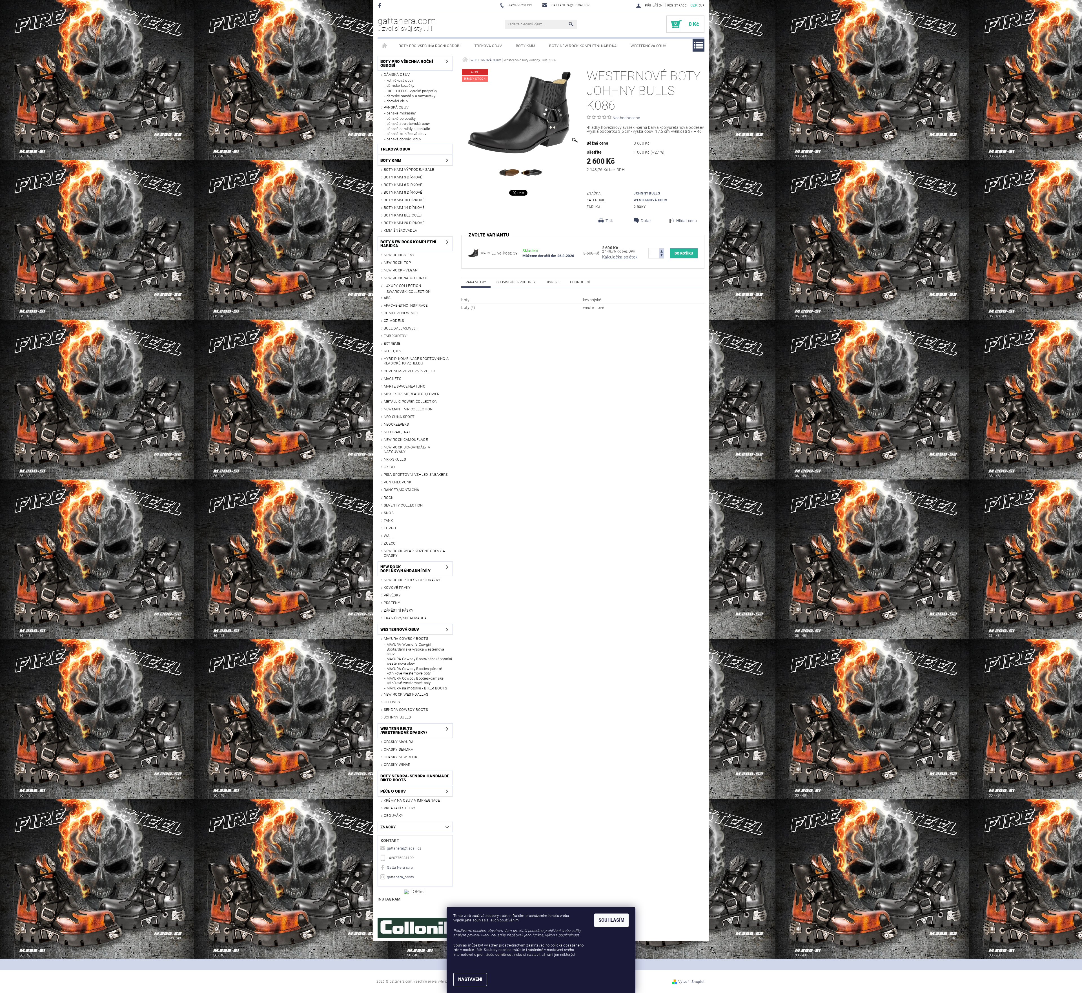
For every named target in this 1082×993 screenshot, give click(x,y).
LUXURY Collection (402, 286)
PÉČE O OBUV (393, 791)
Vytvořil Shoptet (691, 981)
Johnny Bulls (397, 717)
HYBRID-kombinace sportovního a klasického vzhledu (416, 361)
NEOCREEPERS (396, 424)
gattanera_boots (400, 877)
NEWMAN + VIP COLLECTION (408, 409)
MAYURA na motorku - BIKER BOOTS (417, 688)
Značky (388, 827)
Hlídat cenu (686, 220)
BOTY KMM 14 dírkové (404, 207)
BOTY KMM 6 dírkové (403, 185)
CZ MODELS (394, 321)
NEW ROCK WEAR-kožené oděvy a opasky (414, 553)
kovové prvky (397, 587)
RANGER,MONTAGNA (401, 490)
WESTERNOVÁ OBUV (648, 46)
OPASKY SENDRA (398, 749)
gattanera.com (407, 24)
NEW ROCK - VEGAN (401, 270)
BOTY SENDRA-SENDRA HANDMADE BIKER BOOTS (414, 778)
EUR (701, 5)
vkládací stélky (400, 808)
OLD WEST (393, 702)
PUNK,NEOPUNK (398, 482)
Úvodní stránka (385, 46)
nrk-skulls (395, 459)
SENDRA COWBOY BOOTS (406, 709)
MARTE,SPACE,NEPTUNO (404, 386)
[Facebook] (380, 5)
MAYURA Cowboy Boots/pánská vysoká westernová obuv (419, 661)
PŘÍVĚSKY (392, 595)
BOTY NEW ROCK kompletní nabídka (583, 46)
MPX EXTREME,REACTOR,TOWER (412, 394)
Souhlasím (611, 920)
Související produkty (515, 282)
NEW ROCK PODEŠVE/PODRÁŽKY (412, 580)
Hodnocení (580, 282)
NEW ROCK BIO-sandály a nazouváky (407, 449)
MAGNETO (393, 379)
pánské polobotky (401, 118)
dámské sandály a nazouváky (411, 96)
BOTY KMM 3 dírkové (403, 177)
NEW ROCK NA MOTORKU (405, 278)
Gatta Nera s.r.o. (400, 867)
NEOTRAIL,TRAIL (398, 432)
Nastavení (470, 979)
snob (389, 513)
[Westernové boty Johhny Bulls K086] (473, 253)
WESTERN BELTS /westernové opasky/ (403, 730)
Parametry (476, 282)
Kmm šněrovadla (400, 230)
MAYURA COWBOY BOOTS (406, 638)
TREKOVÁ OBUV (488, 46)
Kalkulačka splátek (620, 257)
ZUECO (390, 543)
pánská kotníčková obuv (406, 134)
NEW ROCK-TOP (397, 262)
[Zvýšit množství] (661, 250)
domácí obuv (397, 101)
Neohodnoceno (626, 118)
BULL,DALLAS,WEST (401, 328)
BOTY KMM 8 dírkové (403, 192)
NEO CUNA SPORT (399, 417)
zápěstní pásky (398, 610)
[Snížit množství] (661, 255)
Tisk (609, 220)
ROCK (388, 498)
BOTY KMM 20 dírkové (404, 223)
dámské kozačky (400, 85)
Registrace (676, 5)
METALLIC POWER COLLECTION (411, 401)
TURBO (390, 528)
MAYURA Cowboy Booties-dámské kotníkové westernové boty (415, 680)
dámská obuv (397, 74)
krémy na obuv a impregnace (412, 800)
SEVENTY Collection (403, 505)
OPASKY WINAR (397, 764)
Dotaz (646, 220)
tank (388, 520)
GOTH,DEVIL (394, 351)
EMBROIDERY (395, 336)
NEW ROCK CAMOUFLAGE (406, 439)
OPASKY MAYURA (398, 742)
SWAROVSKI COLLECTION (409, 291)
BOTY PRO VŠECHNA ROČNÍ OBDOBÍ (429, 46)
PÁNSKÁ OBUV (396, 107)
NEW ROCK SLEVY (399, 255)
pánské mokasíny (401, 113)
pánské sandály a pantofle (408, 129)
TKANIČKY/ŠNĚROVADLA (405, 618)
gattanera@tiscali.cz (404, 848)
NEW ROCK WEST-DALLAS (406, 694)
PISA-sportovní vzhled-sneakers (416, 474)
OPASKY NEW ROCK (401, 757)
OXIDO (389, 467)
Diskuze (553, 282)
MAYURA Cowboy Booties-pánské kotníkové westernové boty (414, 671)
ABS (387, 298)
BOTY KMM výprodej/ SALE (409, 169)
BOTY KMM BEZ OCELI (403, 215)
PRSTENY (392, 603)
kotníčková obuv (400, 80)
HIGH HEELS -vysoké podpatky (412, 91)
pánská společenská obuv (408, 123)
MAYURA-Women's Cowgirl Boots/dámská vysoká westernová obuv (415, 649)
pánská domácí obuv (404, 139)
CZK (693, 5)
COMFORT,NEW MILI (401, 313)
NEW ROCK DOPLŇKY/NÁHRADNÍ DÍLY (405, 569)
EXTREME (392, 343)
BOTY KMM (525, 46)
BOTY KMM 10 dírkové (404, 200)
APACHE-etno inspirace (406, 305)
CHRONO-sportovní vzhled (409, 371)
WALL (389, 536)
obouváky (393, 815)
